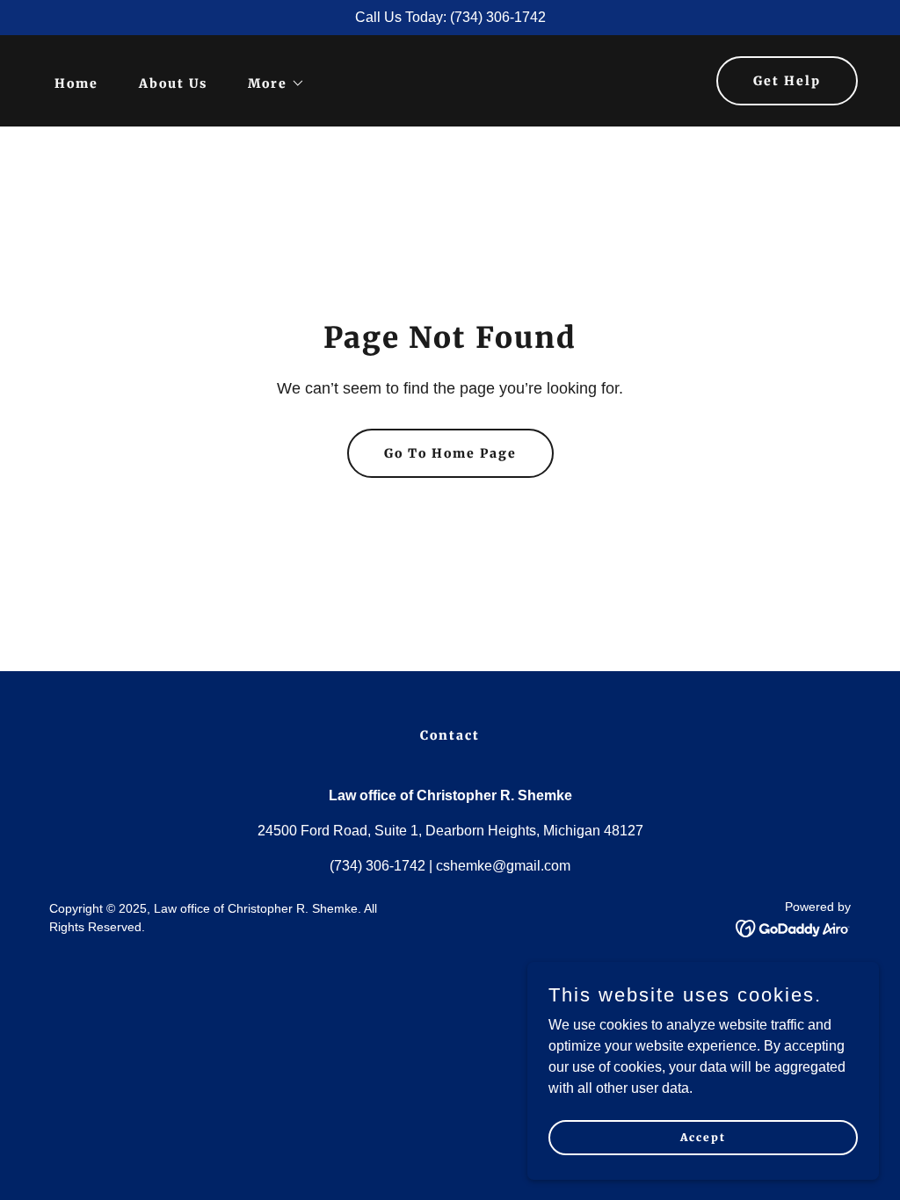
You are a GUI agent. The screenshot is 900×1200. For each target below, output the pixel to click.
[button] (270, 83)
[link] (793, 927)
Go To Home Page (450, 453)
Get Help (787, 81)
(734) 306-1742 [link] (377, 865)
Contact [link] (450, 735)
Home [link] (76, 83)
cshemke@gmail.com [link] (503, 865)
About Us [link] (173, 83)
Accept (703, 1137)
